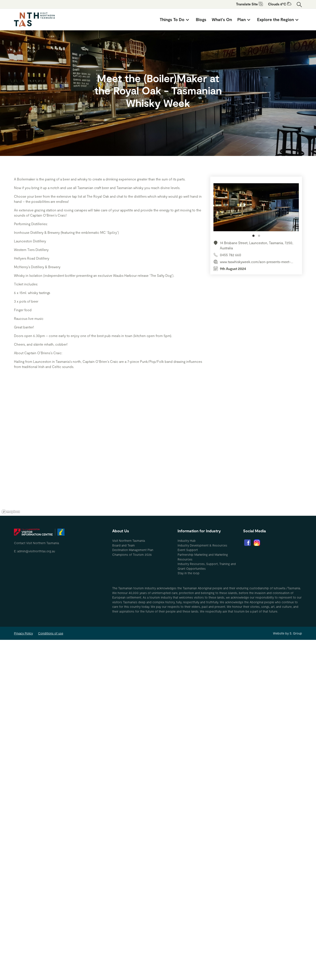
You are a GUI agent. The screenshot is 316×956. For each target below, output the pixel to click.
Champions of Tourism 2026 (132, 554)
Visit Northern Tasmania (128, 540)
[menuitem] (175, 19)
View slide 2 (259, 236)
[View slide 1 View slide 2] (256, 210)
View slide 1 (253, 236)
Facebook (247, 542)
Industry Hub (187, 540)
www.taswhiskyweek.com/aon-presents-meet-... (256, 262)
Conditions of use (50, 633)
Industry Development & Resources (202, 545)
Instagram (257, 542)
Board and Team (123, 545)
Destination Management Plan (132, 550)
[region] (158, 451)
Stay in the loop (188, 573)
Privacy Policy (23, 633)
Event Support (188, 550)
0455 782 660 (230, 255)
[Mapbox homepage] (10, 511)
